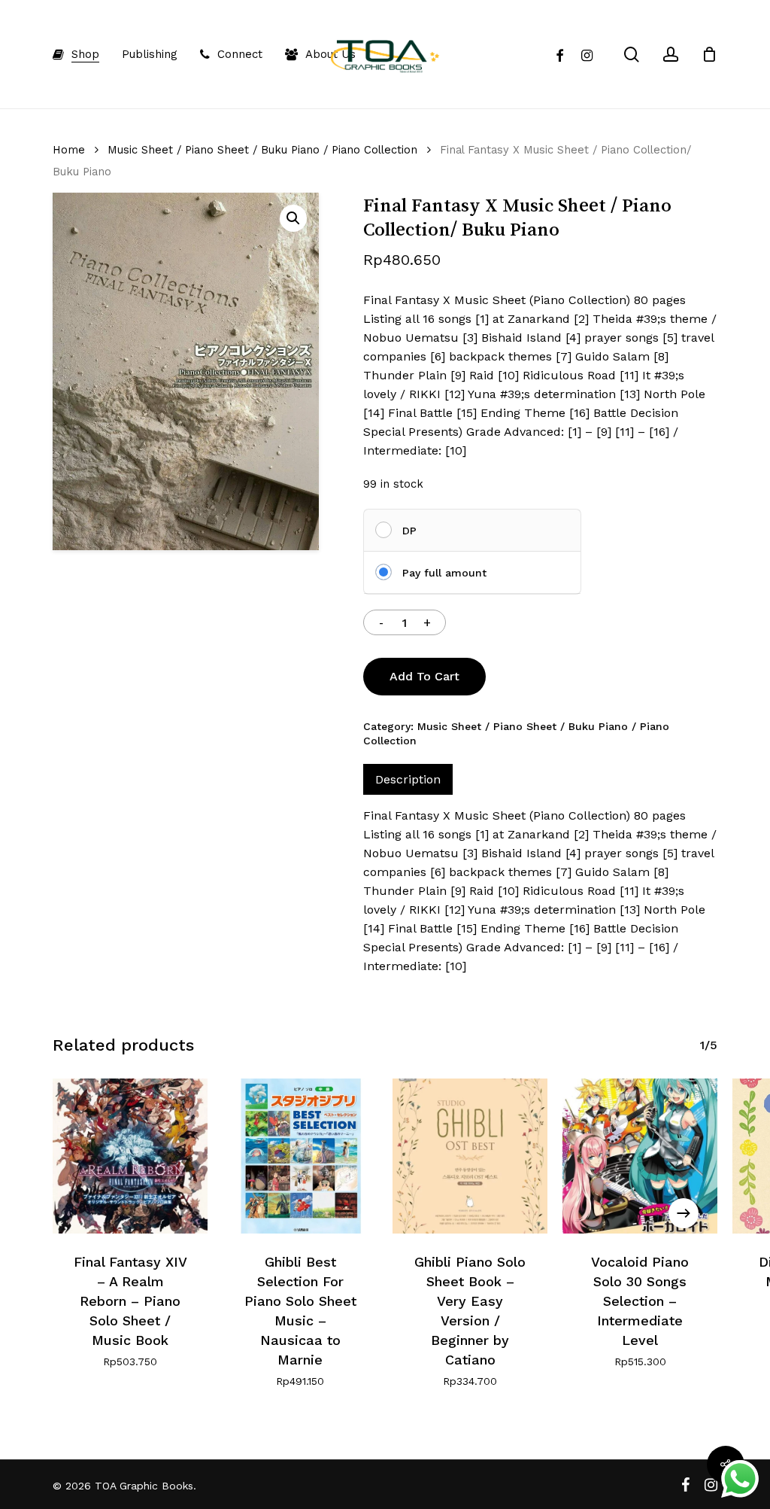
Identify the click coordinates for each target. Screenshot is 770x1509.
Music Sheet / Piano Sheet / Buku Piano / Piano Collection (262, 150)
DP (409, 531)
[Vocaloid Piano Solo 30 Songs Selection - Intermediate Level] (639, 1156)
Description (408, 779)
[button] (293, 218)
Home (69, 150)
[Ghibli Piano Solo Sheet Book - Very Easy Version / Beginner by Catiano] (470, 1156)
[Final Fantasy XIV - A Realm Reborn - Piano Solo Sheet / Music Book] (130, 1156)
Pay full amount (444, 573)
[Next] (683, 1213)
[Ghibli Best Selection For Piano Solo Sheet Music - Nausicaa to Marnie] (300, 1156)
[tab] (408, 779)
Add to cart (424, 676)
